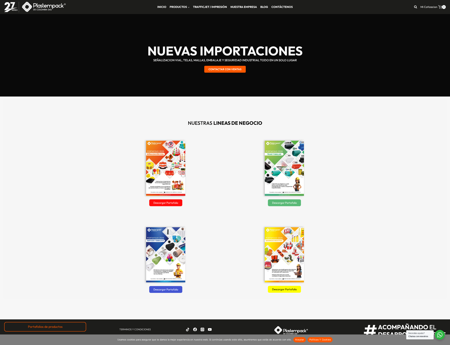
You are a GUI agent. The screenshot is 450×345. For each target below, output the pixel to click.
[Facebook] (195, 329)
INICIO (161, 7)
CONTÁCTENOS (282, 7)
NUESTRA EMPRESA (243, 7)
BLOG (264, 7)
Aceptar (299, 339)
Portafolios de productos (45, 327)
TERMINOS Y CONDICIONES (135, 329)
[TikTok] (187, 329)
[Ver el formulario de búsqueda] (415, 7)
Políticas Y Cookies (320, 339)
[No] (445, 339)
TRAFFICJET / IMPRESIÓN (210, 7)
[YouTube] (209, 329)
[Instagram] (202, 329)
